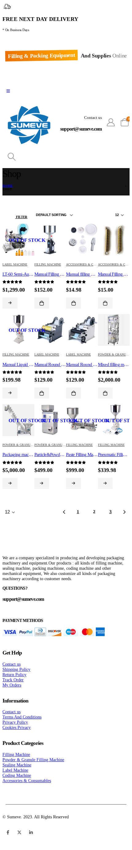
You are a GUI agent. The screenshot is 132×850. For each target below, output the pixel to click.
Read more (9, 303)
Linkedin (31, 832)
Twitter (19, 832)
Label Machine (14, 264)
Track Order (13, 679)
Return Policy (14, 674)
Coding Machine (16, 775)
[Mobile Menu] (8, 91)
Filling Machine (47, 264)
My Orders (11, 685)
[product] (82, 240)
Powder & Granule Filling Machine (32, 445)
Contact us (11, 664)
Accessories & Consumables (90, 264)
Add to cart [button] (41, 303)
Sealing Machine (16, 764)
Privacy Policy (15, 722)
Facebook (7, 832)
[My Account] (111, 122)
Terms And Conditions (21, 716)
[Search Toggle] (11, 157)
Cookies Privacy (16, 727)
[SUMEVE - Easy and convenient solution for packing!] (29, 125)
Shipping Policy (16, 669)
